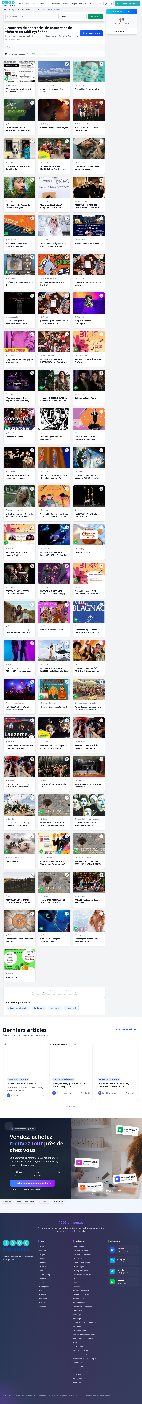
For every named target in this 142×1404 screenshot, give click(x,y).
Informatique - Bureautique (84, 1358)
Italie (41, 1271)
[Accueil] (5, 9)
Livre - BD (77, 1374)
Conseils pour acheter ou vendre (98, 1396)
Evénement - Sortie (81, 1294)
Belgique (42, 1255)
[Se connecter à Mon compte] (105, 3)
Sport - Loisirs (78, 1366)
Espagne (42, 1263)
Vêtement (77, 1326)
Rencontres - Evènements (18, 1079)
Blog (82, 1396)
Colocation (77, 1259)
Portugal (42, 1279)
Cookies (55, 1396)
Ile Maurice (43, 1267)
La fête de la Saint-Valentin (21, 1083)
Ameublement (79, 1302)
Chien (75, 1279)
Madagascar (44, 1286)
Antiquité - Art (78, 1298)
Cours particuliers (80, 1271)
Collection (77, 1370)
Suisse (41, 1282)
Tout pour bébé (79, 1330)
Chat (75, 1282)
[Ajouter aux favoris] (32, 64)
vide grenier (55, 1008)
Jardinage (77, 1318)
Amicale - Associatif (81, 1290)
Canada (42, 1259)
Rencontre (77, 1286)
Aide (77, 1396)
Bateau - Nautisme (80, 1350)
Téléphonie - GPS (80, 1362)
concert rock (71, 1008)
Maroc (41, 1290)
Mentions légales (44, 1396)
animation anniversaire (18, 1008)
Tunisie (42, 1302)
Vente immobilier (80, 1247)
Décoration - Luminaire (82, 1306)
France (42, 1247)
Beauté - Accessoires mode (84, 1334)
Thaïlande (43, 1298)
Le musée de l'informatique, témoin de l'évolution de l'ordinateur (113, 1086)
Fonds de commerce (81, 1263)
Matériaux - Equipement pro (84, 1322)
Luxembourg (44, 1275)
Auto (75, 1342)
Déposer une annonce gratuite (32, 1183)
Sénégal (42, 1306)
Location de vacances (82, 1255)
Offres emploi (78, 1267)
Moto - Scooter (79, 1346)
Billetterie (77, 1382)
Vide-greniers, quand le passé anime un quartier (68, 1085)
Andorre (42, 1251)
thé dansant (39, 1008)
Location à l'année (80, 1251)
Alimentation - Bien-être (83, 1338)
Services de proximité (82, 1275)
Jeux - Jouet (77, 1378)
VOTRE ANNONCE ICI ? (122, 31)
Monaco (42, 1294)
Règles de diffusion (67, 1396)
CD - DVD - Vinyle (80, 1354)
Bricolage (77, 1314)
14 (70, 992)
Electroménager (79, 1310)
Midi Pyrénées (27, 3)
